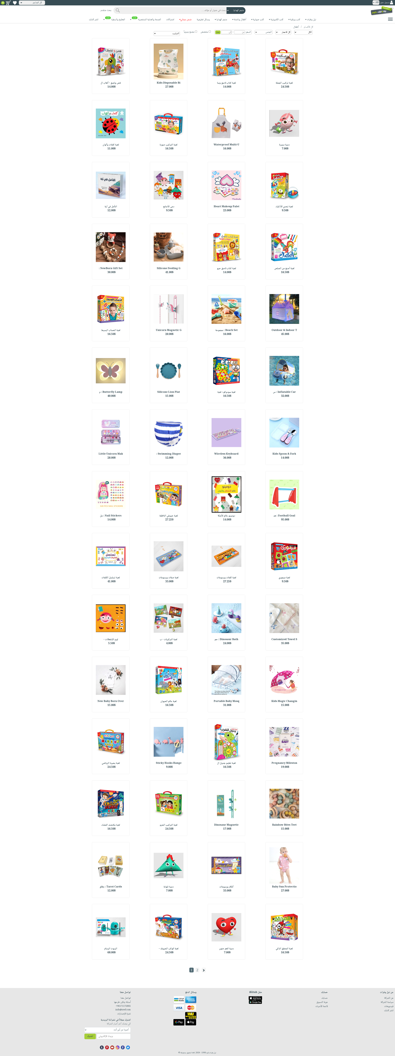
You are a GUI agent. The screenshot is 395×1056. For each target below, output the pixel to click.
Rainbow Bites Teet (284, 825)
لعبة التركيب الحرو (168, 825)
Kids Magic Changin (284, 701)
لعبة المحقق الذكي (284, 949)
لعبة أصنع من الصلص (284, 268)
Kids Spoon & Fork (284, 454)
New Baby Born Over (111, 701)
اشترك (90, 1036)
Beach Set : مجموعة (226, 330)
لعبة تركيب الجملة (284, 83)
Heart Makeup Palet (226, 207)
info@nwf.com (123, 1010)
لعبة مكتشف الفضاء (110, 825)
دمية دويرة (284, 145)
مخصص (204, 32)
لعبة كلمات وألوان (111, 145)
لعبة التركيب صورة (168, 145)
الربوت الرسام (110, 949)
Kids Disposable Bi (168, 83)
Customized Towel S (284, 639)
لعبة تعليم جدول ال (226, 763)
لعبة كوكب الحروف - (169, 949)
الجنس (269, 32)
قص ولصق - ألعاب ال (111, 83)
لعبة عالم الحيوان (168, 701)
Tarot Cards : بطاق (111, 887)
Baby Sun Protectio (284, 887)
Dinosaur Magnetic (226, 825)
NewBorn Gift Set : (111, 268)
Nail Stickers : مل (110, 516)
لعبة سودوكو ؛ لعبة (226, 392)
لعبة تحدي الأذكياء (284, 207)
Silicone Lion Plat (168, 392)
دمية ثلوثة (169, 887)
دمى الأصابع (168, 207)
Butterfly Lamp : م (110, 392)
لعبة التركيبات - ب (168, 639)
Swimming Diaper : (168, 454)
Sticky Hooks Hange (168, 763)
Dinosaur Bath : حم (226, 639)
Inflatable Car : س (284, 392)
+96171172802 (123, 1006)
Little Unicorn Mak (111, 454)
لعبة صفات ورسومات (169, 578)
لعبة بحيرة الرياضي (111, 763)
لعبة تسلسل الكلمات (111, 578)
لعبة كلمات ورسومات (226, 578)
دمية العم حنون (226, 949)
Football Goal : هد (284, 516)
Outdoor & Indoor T (284, 330)
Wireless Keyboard (226, 454)
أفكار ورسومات (226, 887)
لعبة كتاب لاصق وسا (226, 83)
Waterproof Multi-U (226, 145)
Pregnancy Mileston (284, 763)
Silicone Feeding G (168, 268)
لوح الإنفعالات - (111, 639)
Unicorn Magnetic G (168, 330)
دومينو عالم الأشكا (226, 516)
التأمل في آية (111, 207)
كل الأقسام (308, 27)
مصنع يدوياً (189, 32)
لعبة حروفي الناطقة (168, 516)
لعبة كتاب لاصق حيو (226, 268)
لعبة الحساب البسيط (110, 330)
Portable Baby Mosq (226, 701)
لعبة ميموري (284, 578)
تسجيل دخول (384, 2)
